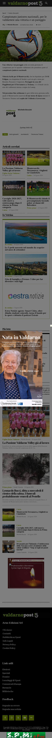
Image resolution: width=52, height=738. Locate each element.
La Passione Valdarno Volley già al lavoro (12, 169)
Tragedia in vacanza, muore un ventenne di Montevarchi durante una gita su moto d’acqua (25, 342)
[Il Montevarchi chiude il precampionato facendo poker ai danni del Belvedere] (38, 188)
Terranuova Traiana (37, 134)
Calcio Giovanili (13, 13)
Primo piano (31, 208)
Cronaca (8, 337)
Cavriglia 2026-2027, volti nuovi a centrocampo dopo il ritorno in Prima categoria (12, 202)
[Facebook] (12, 141)
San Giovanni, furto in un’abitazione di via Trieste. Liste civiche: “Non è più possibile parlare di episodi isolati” (25, 365)
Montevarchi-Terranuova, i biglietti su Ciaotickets (37, 170)
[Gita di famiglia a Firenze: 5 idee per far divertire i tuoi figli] (26, 264)
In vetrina (8, 244)
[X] (18, 141)
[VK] (29, 141)
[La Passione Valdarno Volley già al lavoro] (13, 158)
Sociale (19, 541)
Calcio (29, 175)
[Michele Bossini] (4, 25)
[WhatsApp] (34, 141)
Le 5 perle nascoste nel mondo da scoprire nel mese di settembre (24, 248)
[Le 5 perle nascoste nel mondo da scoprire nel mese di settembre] (26, 233)
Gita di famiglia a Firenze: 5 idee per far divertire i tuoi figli (24, 280)
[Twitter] (18, 717)
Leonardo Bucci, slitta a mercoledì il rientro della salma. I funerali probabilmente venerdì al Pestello (22, 493)
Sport (4, 13)
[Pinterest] (23, 141)
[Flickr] (31, 717)
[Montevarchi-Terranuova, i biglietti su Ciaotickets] (38, 158)
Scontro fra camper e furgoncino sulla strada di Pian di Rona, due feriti (26, 354)
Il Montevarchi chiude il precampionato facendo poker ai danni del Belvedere (38, 201)
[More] (40, 141)
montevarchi (25, 134)
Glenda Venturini (18, 487)
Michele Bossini (12, 24)
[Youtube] (24, 717)
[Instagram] (11, 717)
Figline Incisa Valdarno (10, 173)
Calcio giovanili (14, 134)
